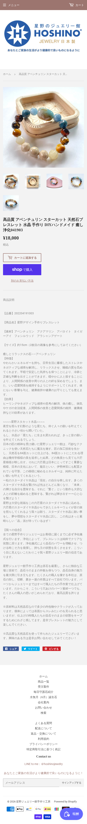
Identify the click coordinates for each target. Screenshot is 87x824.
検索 (43, 712)
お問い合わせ (43, 707)
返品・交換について (43, 733)
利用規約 (43, 738)
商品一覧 (43, 681)
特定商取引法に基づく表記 (43, 749)
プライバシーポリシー (43, 744)
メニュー (13, 5)
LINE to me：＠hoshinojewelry (43, 764)
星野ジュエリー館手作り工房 (33, 801)
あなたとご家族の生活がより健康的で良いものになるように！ (43, 773)
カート (79, 5)
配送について (43, 728)
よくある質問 (43, 723)
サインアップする (71, 782)
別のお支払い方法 (22, 280)
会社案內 (43, 702)
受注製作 (43, 686)
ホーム (7, 74)
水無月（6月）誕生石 (43, 697)
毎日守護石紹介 (43, 691)
